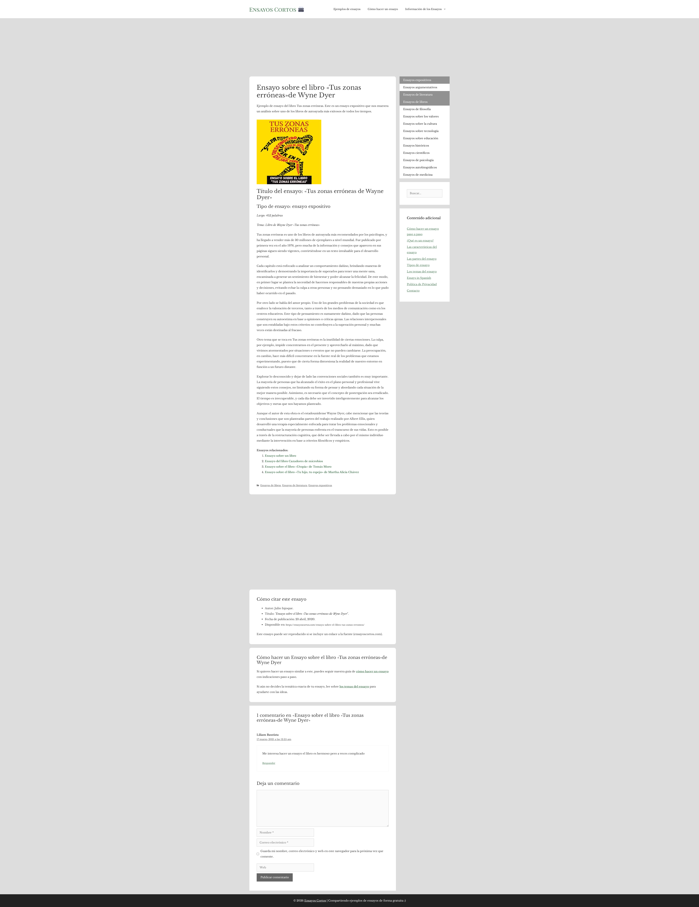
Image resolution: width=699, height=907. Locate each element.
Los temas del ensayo (422, 271)
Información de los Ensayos (423, 9)
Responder (268, 763)
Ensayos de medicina (418, 174)
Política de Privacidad (422, 284)
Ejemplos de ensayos (346, 9)
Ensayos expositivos (320, 485)
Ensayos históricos (416, 145)
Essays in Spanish (419, 278)
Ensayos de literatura (294, 485)
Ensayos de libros (270, 485)
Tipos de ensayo (418, 265)
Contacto (413, 290)
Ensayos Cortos (315, 900)
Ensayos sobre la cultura (420, 123)
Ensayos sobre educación (420, 138)
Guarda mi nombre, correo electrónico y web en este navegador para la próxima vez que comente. (321, 853)
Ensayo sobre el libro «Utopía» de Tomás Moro (298, 466)
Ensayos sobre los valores (421, 116)
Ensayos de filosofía (417, 109)
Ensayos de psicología (418, 160)
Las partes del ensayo (422, 258)
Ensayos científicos (416, 153)
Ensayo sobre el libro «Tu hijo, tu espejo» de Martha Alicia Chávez (312, 472)
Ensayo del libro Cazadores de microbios (294, 461)
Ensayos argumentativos (420, 87)
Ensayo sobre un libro (280, 455)
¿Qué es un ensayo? (420, 240)
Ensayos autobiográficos (420, 167)
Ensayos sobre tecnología (421, 131)
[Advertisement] (349, 45)
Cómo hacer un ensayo (383, 9)
